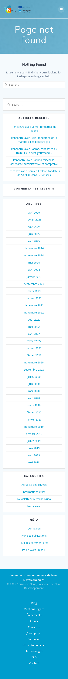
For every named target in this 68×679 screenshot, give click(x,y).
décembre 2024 (34, 248)
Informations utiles (34, 492)
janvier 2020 (34, 419)
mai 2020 (34, 391)
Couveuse (34, 627)
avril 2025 (34, 241)
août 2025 (34, 227)
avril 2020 (34, 398)
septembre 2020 (34, 369)
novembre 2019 (34, 426)
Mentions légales (34, 609)
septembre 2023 (34, 284)
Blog (34, 603)
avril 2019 (34, 455)
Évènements (34, 615)
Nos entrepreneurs (34, 645)
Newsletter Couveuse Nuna (34, 499)
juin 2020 (34, 384)
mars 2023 (34, 291)
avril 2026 (34, 212)
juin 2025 (34, 234)
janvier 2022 (34, 348)
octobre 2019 (34, 434)
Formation (34, 639)
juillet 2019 (34, 441)
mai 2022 (34, 327)
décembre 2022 (34, 305)
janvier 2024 (34, 277)
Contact (34, 663)
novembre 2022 (34, 312)
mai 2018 (34, 462)
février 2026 (34, 219)
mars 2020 (34, 405)
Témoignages (34, 651)
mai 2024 (34, 262)
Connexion (34, 528)
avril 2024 (34, 269)
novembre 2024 (34, 255)
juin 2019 (34, 448)
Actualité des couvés (34, 484)
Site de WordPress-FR (34, 550)
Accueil (34, 621)
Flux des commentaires (34, 543)
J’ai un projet (34, 633)
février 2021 (34, 355)
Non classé (34, 506)
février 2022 (34, 341)
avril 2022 (34, 334)
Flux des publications (34, 535)
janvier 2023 (34, 298)
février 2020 (34, 412)
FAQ (34, 657)
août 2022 (34, 319)
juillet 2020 (34, 376)
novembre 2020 (34, 362)
